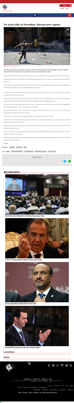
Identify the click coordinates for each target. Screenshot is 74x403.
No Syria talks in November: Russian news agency (32, 24)
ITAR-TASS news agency (40, 151)
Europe (46, 381)
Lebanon (57, 386)
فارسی (62, 8)
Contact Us (27, 379)
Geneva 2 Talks (51, 151)
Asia (51, 381)
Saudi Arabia (33, 387)
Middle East (19, 147)
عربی (67, 8)
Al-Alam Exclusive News (48, 393)
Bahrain (25, 387)
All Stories (63, 390)
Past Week (45, 390)
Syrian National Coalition (17, 151)
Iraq (62, 386)
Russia (7, 151)
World (6, 357)
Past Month (36, 390)
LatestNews (9, 352)
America (33, 381)
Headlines (12, 147)
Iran (67, 386)
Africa (40, 381)
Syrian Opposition (29, 151)
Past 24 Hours (54, 390)
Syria (25, 147)
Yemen (50, 386)
